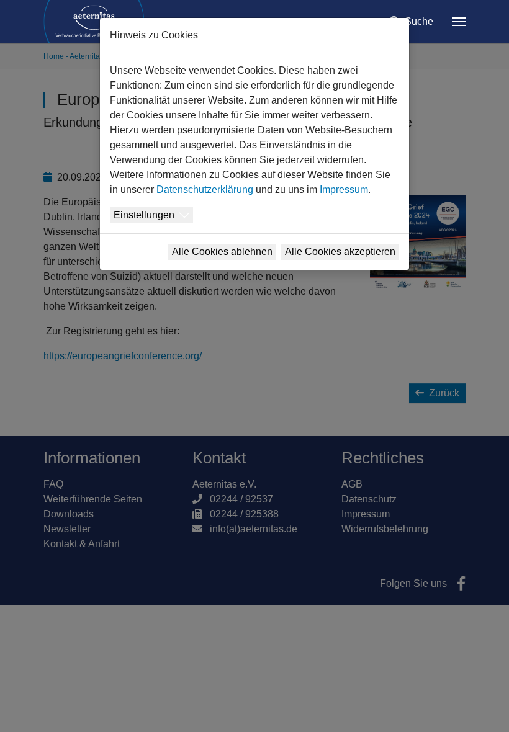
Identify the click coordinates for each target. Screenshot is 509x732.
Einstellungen (144, 215)
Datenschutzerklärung (204, 189)
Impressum (344, 189)
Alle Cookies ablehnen (222, 251)
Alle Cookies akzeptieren (340, 251)
